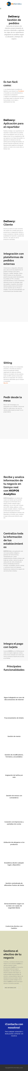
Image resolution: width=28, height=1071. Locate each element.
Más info (6, 383)
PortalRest (21, 91)
